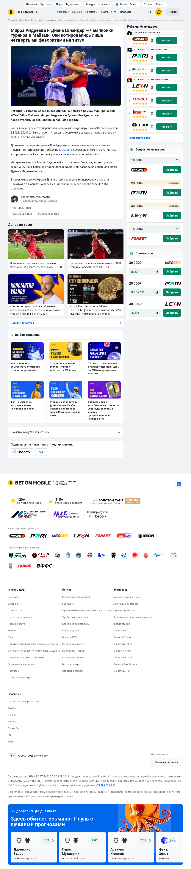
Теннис (12, 721)
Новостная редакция (20, 617)
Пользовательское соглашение (26, 657)
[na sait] (166, 40)
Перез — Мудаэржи (67, 4)
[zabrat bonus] (172, 169)
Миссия (12, 630)
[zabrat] (172, 271)
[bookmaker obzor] (152, 40)
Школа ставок (121, 623)
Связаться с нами (166, 762)
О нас (11, 637)
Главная (12, 20)
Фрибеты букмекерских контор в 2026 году (87, 610)
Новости (125, 11)
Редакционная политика (21, 664)
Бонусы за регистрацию (76, 623)
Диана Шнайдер (23, 213)
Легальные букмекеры (126, 603)
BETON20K (137, 292)
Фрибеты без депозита (75, 617)
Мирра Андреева (49, 213)
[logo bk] (138, 170)
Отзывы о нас (16, 610)
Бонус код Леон (71, 630)
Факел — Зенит (127, 4)
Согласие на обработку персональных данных (34, 650)
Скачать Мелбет (122, 644)
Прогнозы (91, 11)
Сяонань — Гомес (153, 4)
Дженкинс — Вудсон (37, 4)
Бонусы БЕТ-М (70, 637)
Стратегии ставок (72, 670)
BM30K (135, 271)
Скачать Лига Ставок (125, 664)
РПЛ (10, 735)
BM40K (135, 313)
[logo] (24, 12)
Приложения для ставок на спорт (132, 617)
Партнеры (13, 670)
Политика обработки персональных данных (33, 644)
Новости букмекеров (43, 20)
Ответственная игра (19, 677)
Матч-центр (108, 11)
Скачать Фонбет (122, 650)
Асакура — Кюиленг (97, 4)
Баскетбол (14, 728)
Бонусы (77, 11)
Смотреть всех (140, 137)
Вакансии (13, 603)
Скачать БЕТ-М (121, 670)
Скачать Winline (122, 637)
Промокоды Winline (73, 644)
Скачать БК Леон (123, 657)
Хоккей (12, 714)
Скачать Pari (120, 630)
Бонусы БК (68, 603)
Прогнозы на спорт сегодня (24, 701)
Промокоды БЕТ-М (73, 657)
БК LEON (64, 149)
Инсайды (24, 20)
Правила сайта (16, 623)
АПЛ (10, 741)
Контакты (13, 597)
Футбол (12, 708)
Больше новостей (22, 322)
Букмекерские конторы (126, 597)
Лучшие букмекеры (124, 610)
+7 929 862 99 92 (105, 785)
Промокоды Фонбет (73, 650)
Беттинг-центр (70, 664)
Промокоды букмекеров (76, 597)
